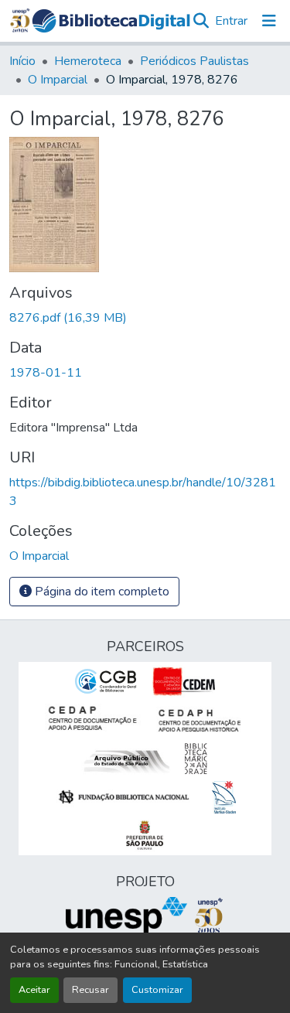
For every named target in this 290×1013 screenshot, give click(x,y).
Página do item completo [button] (100, 591)
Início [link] (22, 61)
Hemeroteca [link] (87, 61)
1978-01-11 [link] (45, 372)
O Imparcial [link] (57, 79)
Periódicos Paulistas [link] (194, 61)
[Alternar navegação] (269, 21)
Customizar (157, 990)
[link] (145, 318)
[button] (111, 21)
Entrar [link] (231, 20)
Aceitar (34, 990)
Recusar (90, 990)
